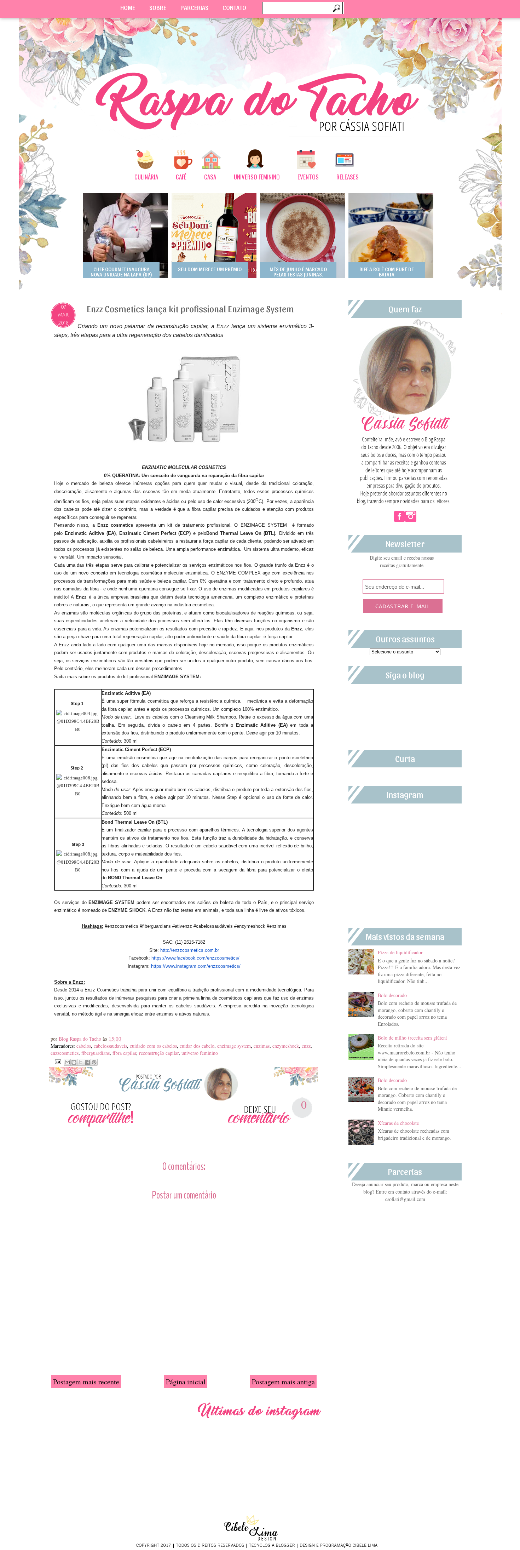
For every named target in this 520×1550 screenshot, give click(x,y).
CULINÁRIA (146, 176)
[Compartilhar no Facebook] (87, 1062)
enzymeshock (285, 1045)
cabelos (83, 1045)
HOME (127, 7)
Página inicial (186, 1381)
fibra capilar (124, 1052)
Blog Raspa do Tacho (81, 1038)
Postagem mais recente (86, 1381)
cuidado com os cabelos (153, 1045)
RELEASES (347, 176)
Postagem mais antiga (283, 1381)
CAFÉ (181, 176)
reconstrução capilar (159, 1052)
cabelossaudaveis (110, 1045)
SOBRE (157, 7)
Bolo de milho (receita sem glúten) (412, 1037)
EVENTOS (308, 176)
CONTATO (234, 7)
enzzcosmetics (65, 1052)
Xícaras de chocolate (398, 1123)
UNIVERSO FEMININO (257, 176)
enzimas (262, 1045)
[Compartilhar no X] (80, 1062)
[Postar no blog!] (73, 1062)
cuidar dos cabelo (197, 1045)
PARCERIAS (194, 7)
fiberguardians (95, 1052)
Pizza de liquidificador (400, 952)
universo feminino (199, 1052)
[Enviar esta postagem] (57, 1060)
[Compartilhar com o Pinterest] (94, 1062)
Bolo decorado (392, 995)
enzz (306, 1045)
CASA (210, 176)
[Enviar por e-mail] (67, 1062)
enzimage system (234, 1045)
